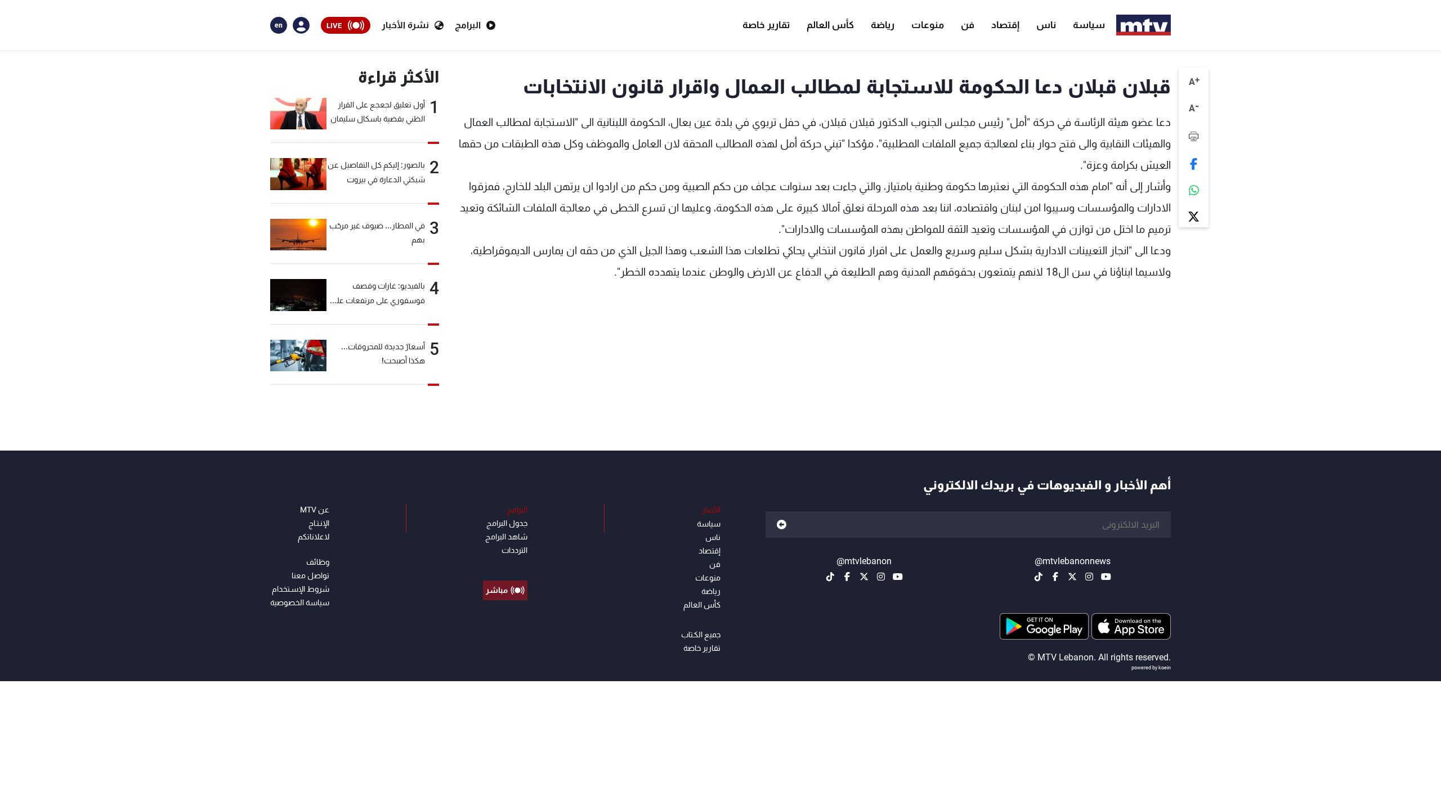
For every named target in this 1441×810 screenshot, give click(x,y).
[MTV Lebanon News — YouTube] (1106, 576)
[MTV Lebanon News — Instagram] (1089, 576)
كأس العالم (830, 24)
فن (967, 24)
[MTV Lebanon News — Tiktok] (1038, 576)
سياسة (1089, 24)
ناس (1046, 24)
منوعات (927, 24)
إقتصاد (1005, 24)
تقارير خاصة (766, 24)
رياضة (882, 24)
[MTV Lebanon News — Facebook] (1055, 576)
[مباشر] (505, 565)
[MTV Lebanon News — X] (1072, 576)
